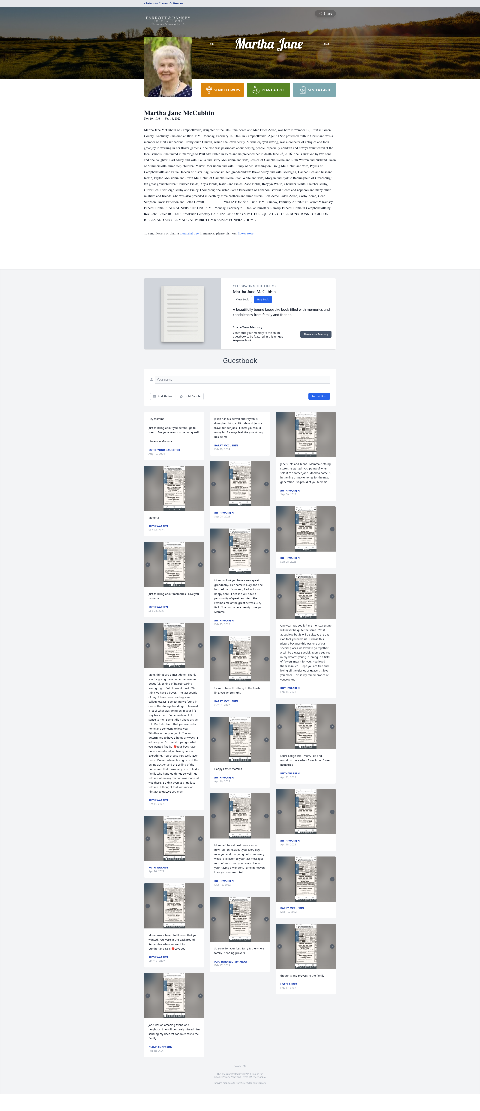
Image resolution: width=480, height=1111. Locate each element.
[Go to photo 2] (174, 585)
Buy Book (263, 299)
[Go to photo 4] (176, 665)
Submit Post (319, 396)
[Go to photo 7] (180, 859)
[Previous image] (148, 564)
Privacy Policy (229, 1077)
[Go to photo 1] (172, 585)
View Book (242, 299)
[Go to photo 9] (183, 926)
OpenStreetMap (244, 1083)
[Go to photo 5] (178, 665)
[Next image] (200, 564)
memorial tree (189, 233)
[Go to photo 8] (182, 859)
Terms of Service (250, 1077)
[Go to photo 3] (176, 585)
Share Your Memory (316, 334)
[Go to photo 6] (177, 859)
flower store (246, 233)
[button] (174, 488)
